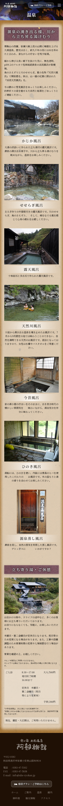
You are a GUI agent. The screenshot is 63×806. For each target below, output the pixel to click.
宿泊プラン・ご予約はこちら (33, 784)
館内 (50, 792)
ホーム (14, 792)
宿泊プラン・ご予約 (42, 5)
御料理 (16, 798)
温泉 (39, 792)
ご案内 (27, 792)
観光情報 (30, 798)
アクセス (45, 798)
